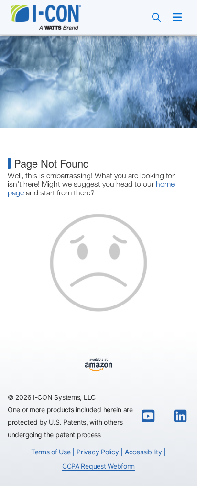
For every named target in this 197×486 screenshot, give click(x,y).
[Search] (156, 17)
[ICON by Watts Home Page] (56, 17)
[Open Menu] (177, 17)
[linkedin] (180, 416)
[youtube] (148, 416)
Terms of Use (51, 452)
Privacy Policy (98, 452)
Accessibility (143, 452)
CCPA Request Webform (98, 466)
